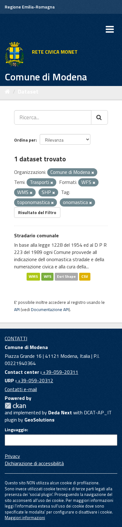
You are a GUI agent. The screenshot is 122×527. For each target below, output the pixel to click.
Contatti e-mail (21, 389)
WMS (33, 277)
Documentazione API (50, 309)
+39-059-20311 (60, 372)
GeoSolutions (39, 419)
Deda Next (60, 412)
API (17, 309)
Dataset (28, 91)
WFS (47, 277)
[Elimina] (92, 172)
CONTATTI (16, 338)
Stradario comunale (36, 235)
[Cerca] (99, 117)
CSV (84, 277)
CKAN (15, 405)
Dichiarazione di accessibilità (34, 463)
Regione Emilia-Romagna (30, 6)
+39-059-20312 (35, 380)
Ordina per (25, 140)
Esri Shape (66, 277)
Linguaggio (16, 430)
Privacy (12, 456)
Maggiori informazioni (25, 517)
